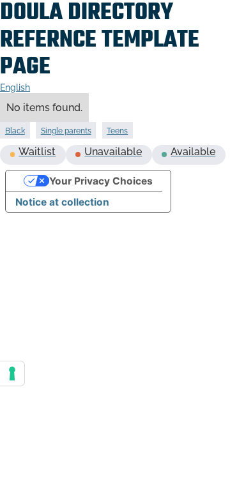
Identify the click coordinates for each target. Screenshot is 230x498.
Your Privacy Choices (101, 181)
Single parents (66, 130)
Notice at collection (62, 202)
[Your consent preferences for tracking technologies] (12, 373)
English (15, 87)
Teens (117, 130)
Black (15, 130)
